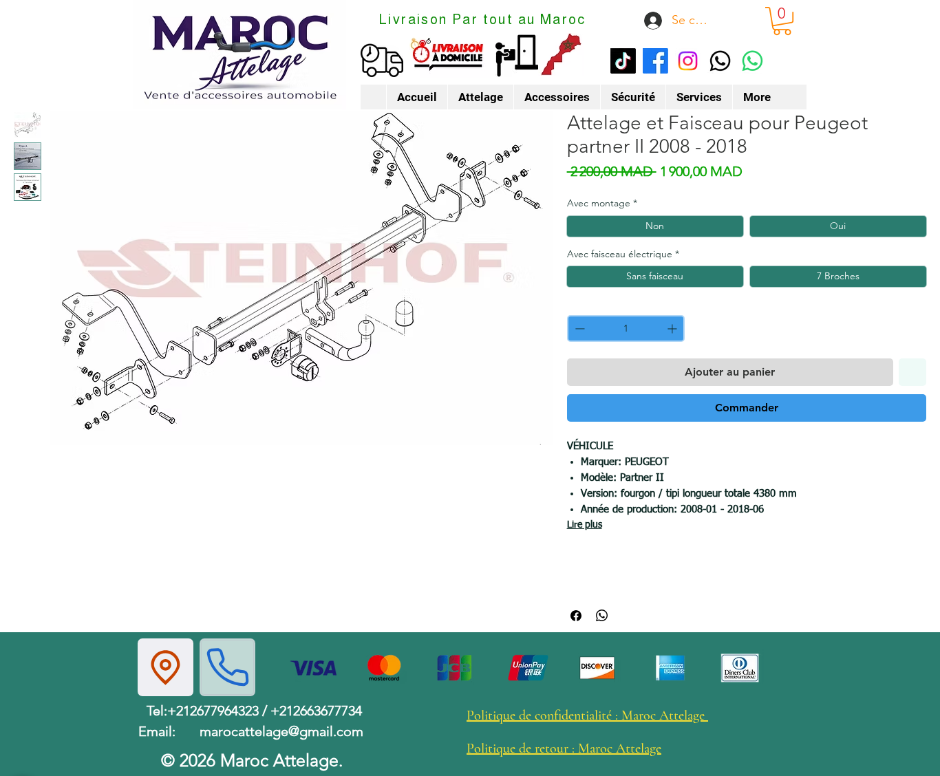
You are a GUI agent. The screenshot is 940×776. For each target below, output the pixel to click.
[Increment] (673, 328)
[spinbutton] (626, 328)
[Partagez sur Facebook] (576, 615)
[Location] (165, 667)
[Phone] (227, 667)
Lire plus (584, 525)
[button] (782, 21)
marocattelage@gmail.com (281, 731)
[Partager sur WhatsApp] (602, 615)
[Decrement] (578, 328)
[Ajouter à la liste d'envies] (912, 372)
